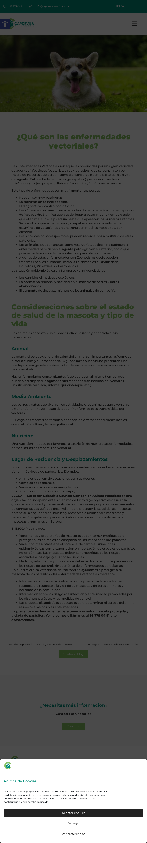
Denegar (73, 823)
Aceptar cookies (73, 813)
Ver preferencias (73, 834)
